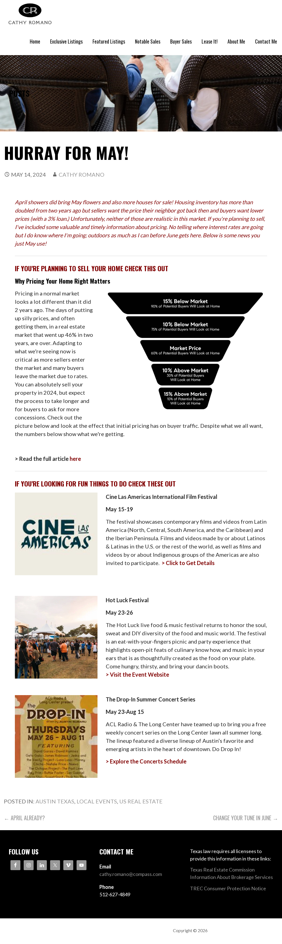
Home (35, 41)
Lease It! (210, 41)
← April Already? (24, 818)
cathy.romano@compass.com (130, 874)
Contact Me (266, 41)
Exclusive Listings (66, 41)
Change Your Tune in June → (245, 818)
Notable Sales (147, 41)
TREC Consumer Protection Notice (228, 888)
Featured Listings (109, 41)
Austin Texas (55, 801)
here (75, 458)
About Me (236, 41)
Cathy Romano (81, 174)
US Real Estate (140, 801)
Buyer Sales (181, 41)
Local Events (97, 801)
